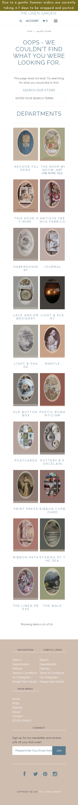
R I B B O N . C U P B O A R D (52, 510)
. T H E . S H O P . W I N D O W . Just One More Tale (52, 170)
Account (32, 21)
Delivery (17, 668)
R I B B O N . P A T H (25, 557)
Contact (17, 716)
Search (16, 660)
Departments (20, 664)
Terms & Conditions (24, 673)
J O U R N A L (52, 266)
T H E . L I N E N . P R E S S (25, 607)
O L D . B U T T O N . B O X (25, 413)
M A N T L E (52, 363)
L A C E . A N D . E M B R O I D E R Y (25, 317)
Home (29, 31)
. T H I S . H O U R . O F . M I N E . (25, 220)
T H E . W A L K (52, 605)
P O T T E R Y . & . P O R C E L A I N (52, 462)
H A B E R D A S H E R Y (26, 268)
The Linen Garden (38, 13)
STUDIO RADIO (21, 720)
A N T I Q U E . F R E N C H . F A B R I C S (52, 220)
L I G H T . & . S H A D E (25, 365)
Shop (15, 703)
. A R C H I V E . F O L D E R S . (25, 168)
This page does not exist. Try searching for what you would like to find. (39, 80)
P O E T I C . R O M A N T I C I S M (52, 413)
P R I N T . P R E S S (26, 509)
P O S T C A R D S (26, 460)
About (16, 712)
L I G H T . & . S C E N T (52, 317)
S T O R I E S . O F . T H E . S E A (52, 559)
